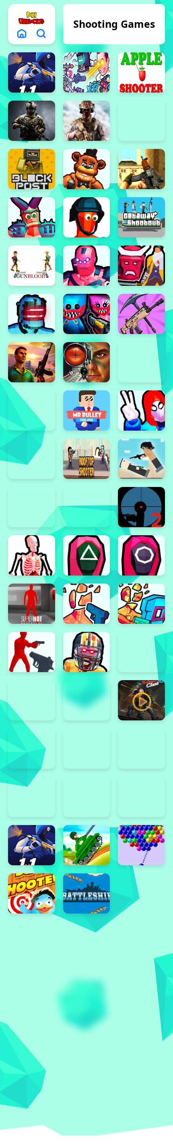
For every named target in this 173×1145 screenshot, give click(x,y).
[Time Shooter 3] (86, 748)
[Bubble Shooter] (141, 845)
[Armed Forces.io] (31, 121)
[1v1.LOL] (31, 72)
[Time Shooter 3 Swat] (141, 604)
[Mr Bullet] (86, 410)
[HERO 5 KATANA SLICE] (141, 266)
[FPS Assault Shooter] (141, 169)
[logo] (31, 17)
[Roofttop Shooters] (86, 459)
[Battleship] (86, 893)
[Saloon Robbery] (31, 507)
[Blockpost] (31, 169)
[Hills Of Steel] (86, 845)
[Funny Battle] (86, 797)
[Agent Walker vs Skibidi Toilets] (86, 72)
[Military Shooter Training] (86, 362)
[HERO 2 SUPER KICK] (141, 748)
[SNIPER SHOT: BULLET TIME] (31, 555)
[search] (41, 33)
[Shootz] (86, 507)
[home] (22, 33)
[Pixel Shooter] (31, 459)
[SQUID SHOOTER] (141, 555)
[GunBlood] (31, 266)
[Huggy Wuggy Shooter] (86, 314)
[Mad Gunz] (141, 314)
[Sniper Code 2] (141, 507)
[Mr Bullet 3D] (31, 410)
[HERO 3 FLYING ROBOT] (86, 266)
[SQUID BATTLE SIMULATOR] (86, 555)
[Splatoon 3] (141, 652)
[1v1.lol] (31, 845)
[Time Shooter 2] (86, 604)
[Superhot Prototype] (31, 604)
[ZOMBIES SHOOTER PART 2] (86, 652)
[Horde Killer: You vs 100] (141, 797)
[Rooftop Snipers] (141, 459)
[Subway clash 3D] (141, 700)
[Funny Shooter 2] (31, 217)
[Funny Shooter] (86, 217)
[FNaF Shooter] (86, 169)
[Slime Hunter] (31, 700)
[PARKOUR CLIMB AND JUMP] (141, 410)
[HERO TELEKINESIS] (31, 314)
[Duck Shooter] (31, 893)
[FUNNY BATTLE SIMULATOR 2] (31, 797)
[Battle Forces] (86, 121)
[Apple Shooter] (141, 72)
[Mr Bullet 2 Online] (141, 362)
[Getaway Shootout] (141, 217)
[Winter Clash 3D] (86, 700)
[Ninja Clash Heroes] (31, 748)
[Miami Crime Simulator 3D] (31, 362)
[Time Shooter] (31, 652)
